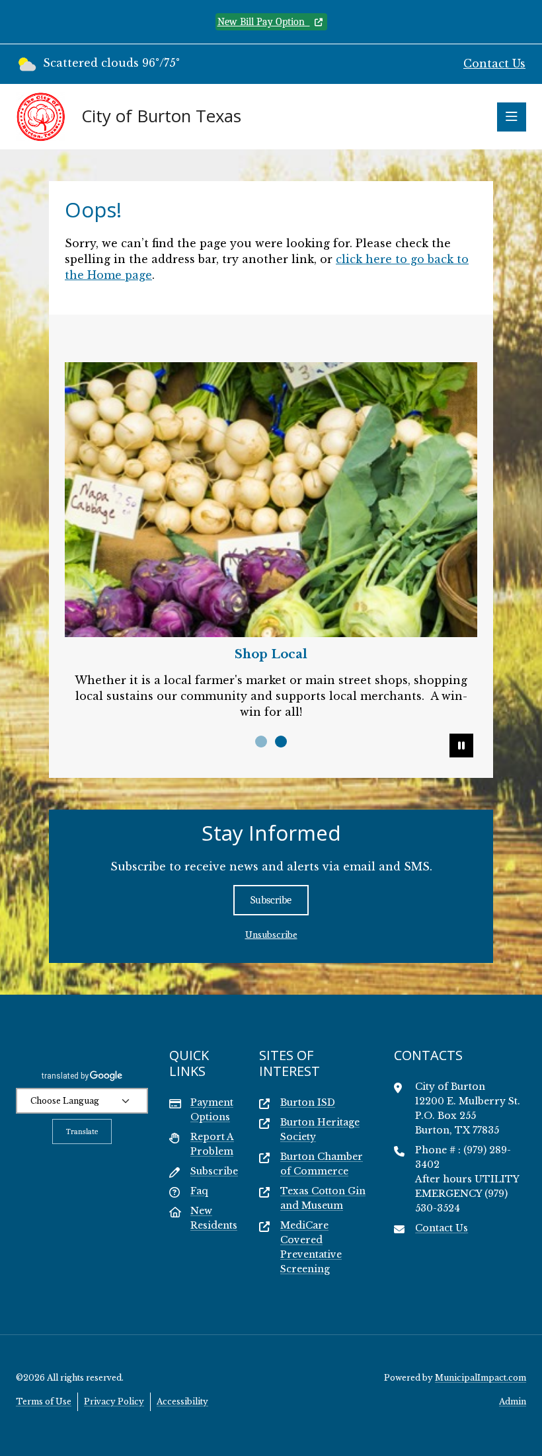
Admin (512, 1401)
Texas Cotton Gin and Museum (323, 1198)
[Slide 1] (261, 741)
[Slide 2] (281, 741)
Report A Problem (212, 1144)
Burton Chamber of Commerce (321, 1164)
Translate (82, 1131)
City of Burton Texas (161, 116)
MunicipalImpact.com (480, 1378)
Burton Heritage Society (320, 1129)
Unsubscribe (271, 935)
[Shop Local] (271, 499)
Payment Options (211, 1109)
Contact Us (494, 63)
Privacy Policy (114, 1401)
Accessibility (182, 1401)
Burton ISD (307, 1102)
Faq (199, 1191)
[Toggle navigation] (511, 117)
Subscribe (271, 900)
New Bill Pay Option (263, 22)
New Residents (213, 1218)
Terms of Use (43, 1401)
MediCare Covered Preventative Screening (311, 1247)
